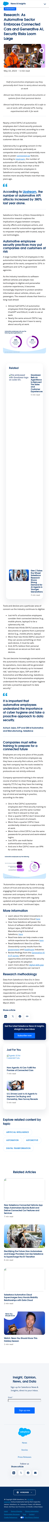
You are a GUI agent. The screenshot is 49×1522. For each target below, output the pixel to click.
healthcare (29, 949)
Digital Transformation (18, 1148)
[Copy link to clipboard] (27, 1016)
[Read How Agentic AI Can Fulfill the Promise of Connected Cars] (15, 1059)
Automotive (10, 9)
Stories (24, 1450)
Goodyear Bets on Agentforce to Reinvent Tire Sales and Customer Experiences (37, 383)
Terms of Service (16, 1511)
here (38, 919)
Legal (6, 1511)
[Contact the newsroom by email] (35, 1472)
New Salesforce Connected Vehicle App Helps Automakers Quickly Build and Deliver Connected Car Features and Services (23, 1209)
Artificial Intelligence (17, 1132)
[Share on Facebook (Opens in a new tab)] (19, 1016)
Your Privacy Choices (32, 1517)
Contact (31, 1514)
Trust (24, 1514)
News (24, 1442)
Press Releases (24, 1457)
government (14, 949)
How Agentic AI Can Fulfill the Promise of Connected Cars (21, 1069)
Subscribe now (25, 1035)
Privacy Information (32, 1511)
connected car (23, 155)
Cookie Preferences (10, 1517)
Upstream (20, 159)
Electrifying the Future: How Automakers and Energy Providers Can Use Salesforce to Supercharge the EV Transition (23, 1254)
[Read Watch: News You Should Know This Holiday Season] (24, 1323)
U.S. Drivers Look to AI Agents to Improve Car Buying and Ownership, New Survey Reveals (22, 1096)
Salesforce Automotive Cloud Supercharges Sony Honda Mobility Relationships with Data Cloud (21, 1297)
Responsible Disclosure (12, 1514)
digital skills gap (36, 965)
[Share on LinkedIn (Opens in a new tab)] (5, 1016)
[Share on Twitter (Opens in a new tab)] (12, 1016)
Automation (12, 1140)
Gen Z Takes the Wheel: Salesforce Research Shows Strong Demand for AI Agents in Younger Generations (37, 581)
